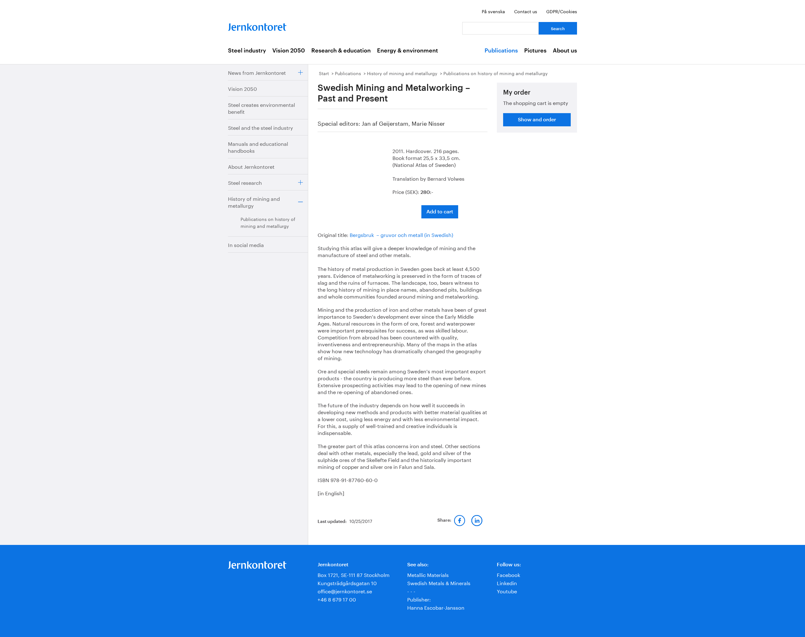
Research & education (341, 50)
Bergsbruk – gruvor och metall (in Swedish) (401, 234)
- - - (411, 591)
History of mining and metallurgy (254, 201)
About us (565, 50)
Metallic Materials (428, 574)
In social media (246, 244)
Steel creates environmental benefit (261, 107)
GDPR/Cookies (561, 11)
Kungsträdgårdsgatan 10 (347, 582)
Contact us (525, 11)
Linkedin (507, 582)
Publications (501, 50)
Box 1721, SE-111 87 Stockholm (354, 574)
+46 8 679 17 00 (337, 599)
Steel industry (247, 50)
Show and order (537, 119)
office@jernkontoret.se (345, 591)
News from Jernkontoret (257, 72)
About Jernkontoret (251, 166)
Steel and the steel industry (260, 127)
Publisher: (419, 599)
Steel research (245, 182)
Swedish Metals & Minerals (438, 582)
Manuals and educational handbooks (258, 146)
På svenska (493, 11)
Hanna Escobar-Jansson (435, 607)
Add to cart (439, 211)
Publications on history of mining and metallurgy (268, 222)
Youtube (507, 591)
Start (324, 72)
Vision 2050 (288, 50)
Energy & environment (407, 50)
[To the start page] (257, 26)
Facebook (508, 574)
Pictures (535, 50)
